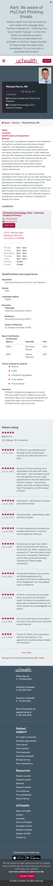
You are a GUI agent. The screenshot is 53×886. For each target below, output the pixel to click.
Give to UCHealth (24, 822)
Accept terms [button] (27, 876)
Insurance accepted (25, 756)
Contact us (21, 837)
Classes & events (23, 779)
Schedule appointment (26, 741)
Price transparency (24, 763)
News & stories (22, 798)
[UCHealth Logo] (23, 670)
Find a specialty (23, 752)
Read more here (28, 403)
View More (26, 653)
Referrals (20, 783)
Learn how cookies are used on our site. (26, 871)
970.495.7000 (25, 690)
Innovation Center (24, 826)
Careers (19, 815)
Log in (47, 61)
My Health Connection (26, 737)
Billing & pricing (23, 760)
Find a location (22, 748)
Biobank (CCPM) (23, 833)
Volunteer (20, 818)
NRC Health (39, 658)
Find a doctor (22, 744)
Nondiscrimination (24, 830)
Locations (6, 133)
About (4, 130)
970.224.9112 (11, 221)
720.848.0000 (25, 679)
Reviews (5, 138)
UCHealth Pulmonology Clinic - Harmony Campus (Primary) (23, 214)
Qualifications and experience (15, 136)
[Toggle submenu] (4, 60)
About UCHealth (23, 811)
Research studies (23, 787)
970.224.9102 (11, 219)
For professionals (23, 795)
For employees (22, 791)
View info (9, 225)
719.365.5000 (25, 701)
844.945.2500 (25, 715)
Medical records (23, 776)
